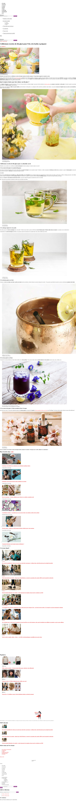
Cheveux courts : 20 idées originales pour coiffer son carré (14, 681)
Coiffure (4, 10)
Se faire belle (6, 21)
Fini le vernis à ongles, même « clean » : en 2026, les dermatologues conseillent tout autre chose (22, 637)
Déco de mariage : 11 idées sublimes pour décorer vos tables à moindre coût (18, 497)
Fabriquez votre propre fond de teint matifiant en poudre (14, 481)
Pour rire (5, 31)
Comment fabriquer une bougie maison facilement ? (13, 544)
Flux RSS (3, 754)
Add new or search (3, 792)
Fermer (1, 763)
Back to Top (2, 756)
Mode (3, 9)
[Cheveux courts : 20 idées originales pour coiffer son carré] (39, 674)
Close (1, 787)
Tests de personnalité (9, 33)
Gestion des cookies (5, 752)
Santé (3, 7)
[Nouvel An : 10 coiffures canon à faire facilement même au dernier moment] (39, 687)
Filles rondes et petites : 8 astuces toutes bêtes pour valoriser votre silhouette (18, 668)
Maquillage (7, 23)
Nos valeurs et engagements (6, 749)
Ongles (6, 24)
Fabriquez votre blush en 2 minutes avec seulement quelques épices (16, 465)
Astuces (4, 4)
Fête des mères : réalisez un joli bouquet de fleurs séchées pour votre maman (18, 528)
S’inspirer (5, 28)
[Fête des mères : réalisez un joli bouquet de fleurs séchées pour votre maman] (39, 521)
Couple (3, 6)
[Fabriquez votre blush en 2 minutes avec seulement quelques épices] (39, 459)
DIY (3, 13)
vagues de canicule (18, 77)
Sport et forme (5, 605)
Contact (3, 751)
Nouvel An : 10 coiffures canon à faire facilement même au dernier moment (18, 694)
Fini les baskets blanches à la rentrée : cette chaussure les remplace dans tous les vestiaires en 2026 (22, 592)
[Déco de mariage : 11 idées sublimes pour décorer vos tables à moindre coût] (39, 490)
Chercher (15, 40)
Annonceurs (4, 750)
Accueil (3, 3)
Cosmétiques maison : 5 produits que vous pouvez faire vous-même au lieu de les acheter (20, 512)
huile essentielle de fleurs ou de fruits (41, 410)
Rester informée (7, 18)
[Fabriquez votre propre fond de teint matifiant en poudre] (39, 474)
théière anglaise (47, 84)
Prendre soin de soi (8, 26)
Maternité (4, 11)
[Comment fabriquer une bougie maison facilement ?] (39, 537)
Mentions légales (5, 753)
